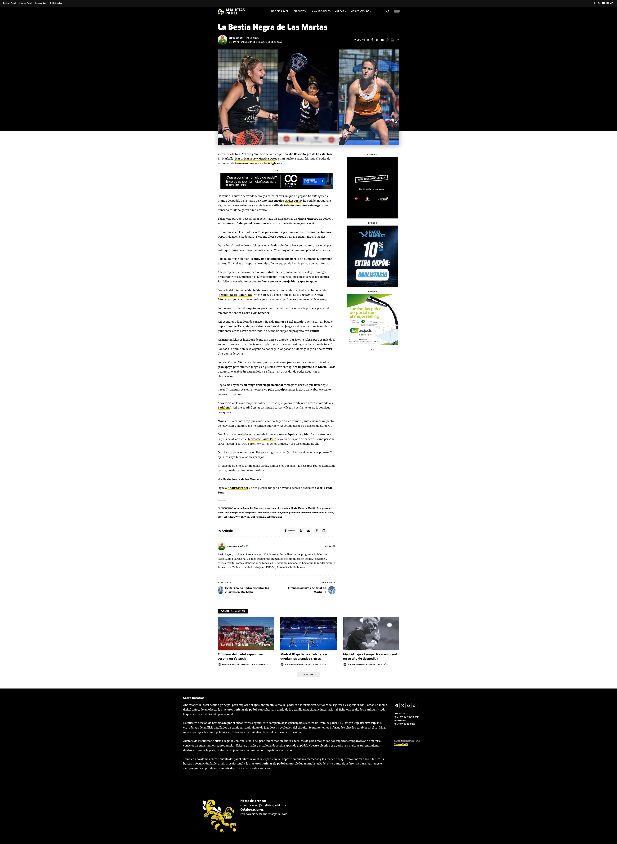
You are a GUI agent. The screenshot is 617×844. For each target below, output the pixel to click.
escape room (270, 508)
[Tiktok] (611, 3)
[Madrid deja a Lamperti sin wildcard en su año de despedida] (371, 633)
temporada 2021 (253, 512)
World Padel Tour (272, 512)
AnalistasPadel (238, 488)
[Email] (382, 39)
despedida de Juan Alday (235, 295)
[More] (397, 39)
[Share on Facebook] (372, 39)
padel (328, 508)
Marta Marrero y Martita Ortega (256, 158)
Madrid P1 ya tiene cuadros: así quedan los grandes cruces (303, 656)
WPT (220, 517)
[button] (388, 11)
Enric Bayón (236, 38)
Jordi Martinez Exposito (237, 664)
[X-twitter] (403, 705)
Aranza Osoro (241, 508)
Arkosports (293, 200)
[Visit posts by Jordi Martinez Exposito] (219, 664)
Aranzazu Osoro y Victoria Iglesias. (258, 163)
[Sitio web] (333, 546)
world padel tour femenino (296, 512)
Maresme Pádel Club (262, 439)
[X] (598, 3)
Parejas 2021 (237, 512)
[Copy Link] (387, 39)
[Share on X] (377, 39)
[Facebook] (594, 3)
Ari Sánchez (256, 508)
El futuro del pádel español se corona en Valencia (240, 656)
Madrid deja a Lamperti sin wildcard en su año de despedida (370, 656)
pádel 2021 (223, 512)
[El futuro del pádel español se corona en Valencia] (246, 633)
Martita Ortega (316, 508)
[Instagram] (607, 3)
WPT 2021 (229, 517)
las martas (284, 508)
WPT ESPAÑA (242, 517)
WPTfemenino (274, 517)
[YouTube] (603, 3)
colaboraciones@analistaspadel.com (263, 814)
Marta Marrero (299, 508)
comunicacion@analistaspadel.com (263, 805)
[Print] (392, 39)
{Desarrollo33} (401, 744)
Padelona (224, 407)
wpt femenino (258, 517)
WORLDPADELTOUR (322, 512)
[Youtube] (408, 705)
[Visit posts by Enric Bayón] (222, 40)
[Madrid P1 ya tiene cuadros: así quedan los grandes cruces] (308, 633)
